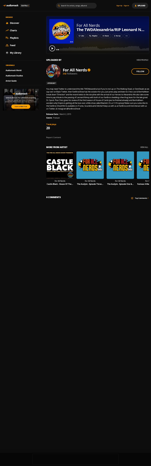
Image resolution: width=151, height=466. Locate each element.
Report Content (53, 137)
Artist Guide (11, 81)
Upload (141, 5)
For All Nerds (75, 70)
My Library (15, 52)
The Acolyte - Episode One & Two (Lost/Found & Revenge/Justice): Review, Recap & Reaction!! (120, 184)
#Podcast (51, 83)
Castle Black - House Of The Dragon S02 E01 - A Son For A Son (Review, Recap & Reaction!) (60, 184)
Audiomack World (13, 70)
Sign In (126, 6)
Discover (14, 22)
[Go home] (10, 5)
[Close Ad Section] (36, 91)
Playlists (14, 37)
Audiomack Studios (14, 75)
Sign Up (119, 6)
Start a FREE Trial (21, 106)
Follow (140, 71)
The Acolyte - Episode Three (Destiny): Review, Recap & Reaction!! (90, 184)
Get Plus (25, 5)
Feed (12, 45)
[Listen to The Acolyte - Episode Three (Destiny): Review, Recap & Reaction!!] (90, 165)
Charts (13, 30)
